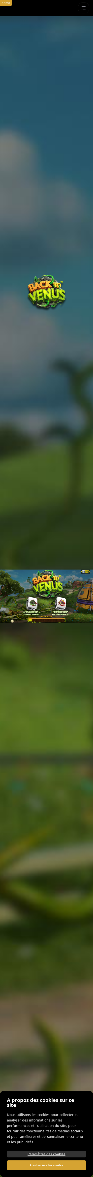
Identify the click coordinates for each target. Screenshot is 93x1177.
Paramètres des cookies (46, 1154)
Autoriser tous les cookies (46, 1165)
